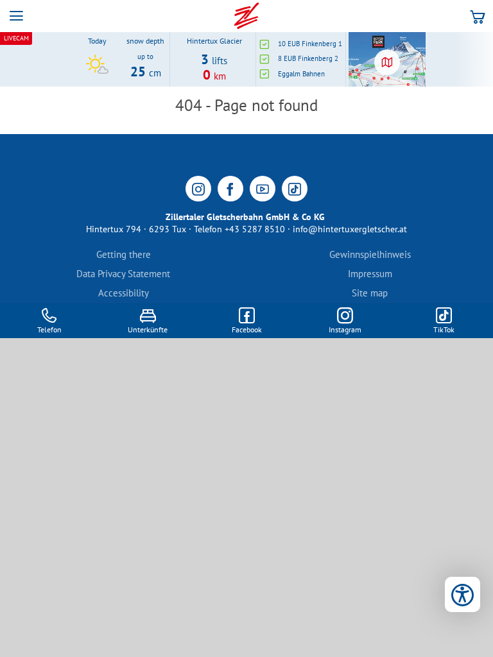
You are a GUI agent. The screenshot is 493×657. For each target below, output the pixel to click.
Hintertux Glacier (214, 41)
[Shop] (477, 16)
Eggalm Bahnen (301, 73)
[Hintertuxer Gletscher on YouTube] (262, 188)
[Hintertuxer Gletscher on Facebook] (230, 188)
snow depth (145, 41)
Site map (370, 293)
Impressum (370, 274)
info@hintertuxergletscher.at (350, 229)
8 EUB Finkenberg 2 (308, 58)
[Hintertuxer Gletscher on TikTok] (294, 188)
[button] (16, 16)
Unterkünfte (148, 329)
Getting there (123, 254)
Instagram (345, 329)
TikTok (443, 329)
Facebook (247, 329)
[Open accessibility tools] (462, 594)
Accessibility (123, 293)
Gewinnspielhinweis (370, 254)
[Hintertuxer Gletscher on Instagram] (198, 188)
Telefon (49, 329)
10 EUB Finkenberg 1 (310, 43)
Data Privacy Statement (123, 274)
